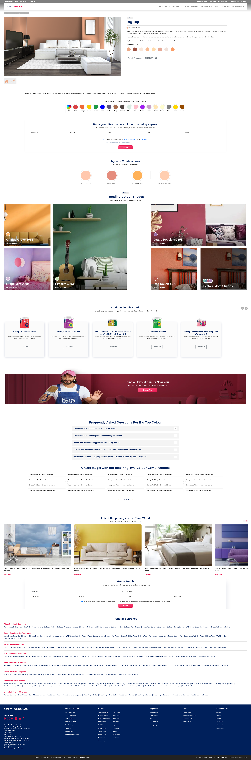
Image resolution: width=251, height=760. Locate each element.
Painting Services (10, 695)
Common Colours (103, 715)
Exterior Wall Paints (36, 674)
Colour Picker (187, 721)
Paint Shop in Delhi (90, 695)
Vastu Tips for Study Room (61, 665)
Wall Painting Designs (82, 686)
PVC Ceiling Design (89, 656)
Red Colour (101, 725)
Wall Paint (7, 674)
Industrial (23, 1)
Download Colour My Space (238, 1)
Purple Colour (116, 725)
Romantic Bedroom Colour (220, 627)
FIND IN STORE (151, 58)
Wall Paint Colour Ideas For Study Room (87, 665)
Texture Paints (133, 674)
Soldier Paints (206, 6)
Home (7, 13)
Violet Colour (101, 741)
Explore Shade (11, 243)
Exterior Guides (154, 715)
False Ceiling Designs (34, 656)
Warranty (226, 6)
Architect (33, 1)
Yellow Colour (102, 731)
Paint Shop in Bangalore (162, 695)
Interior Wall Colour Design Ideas (75, 683)
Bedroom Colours (86, 627)
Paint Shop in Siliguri (143, 695)
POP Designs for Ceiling (52, 656)
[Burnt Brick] (135, 49)
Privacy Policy (45, 757)
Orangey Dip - (137, 183)
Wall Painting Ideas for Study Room (187, 665)
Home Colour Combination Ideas (162, 683)
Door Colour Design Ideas (191, 686)
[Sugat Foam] (141, 49)
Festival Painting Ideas (49, 686)
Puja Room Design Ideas (13, 686)
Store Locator (238, 6)
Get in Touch (212, 1)
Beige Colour (116, 715)
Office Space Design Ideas (224, 683)
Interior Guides (154, 712)
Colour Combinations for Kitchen (15, 647)
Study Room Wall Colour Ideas (139, 665)
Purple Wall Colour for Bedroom (153, 627)
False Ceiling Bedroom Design (109, 656)
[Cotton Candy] (154, 49)
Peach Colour (116, 731)
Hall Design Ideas (136, 686)
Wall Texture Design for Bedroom (197, 627)
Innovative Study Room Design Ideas (37, 665)
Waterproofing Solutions (95, 674)
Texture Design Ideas (31, 686)
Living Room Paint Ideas (148, 636)
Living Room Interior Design (116, 683)
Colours (194, 6)
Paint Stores (22, 695)
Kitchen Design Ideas (97, 683)
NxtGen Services (175, 6)
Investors (218, 718)
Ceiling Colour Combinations (14, 656)
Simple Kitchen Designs (65, 647)
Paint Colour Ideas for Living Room (192, 636)
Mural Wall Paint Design (119, 686)
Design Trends (154, 721)
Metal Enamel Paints (65, 674)
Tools (217, 6)
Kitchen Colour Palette (218, 647)
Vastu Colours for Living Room (99, 636)
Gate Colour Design (152, 686)
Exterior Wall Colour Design (170, 686)
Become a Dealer (202, 1)
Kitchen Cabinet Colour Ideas (126, 647)
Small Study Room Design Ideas (114, 665)
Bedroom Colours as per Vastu (67, 627)
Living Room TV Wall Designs (216, 636)
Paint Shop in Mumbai (37, 695)
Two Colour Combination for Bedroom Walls (39, 627)
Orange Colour (102, 728)
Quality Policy (67, 757)
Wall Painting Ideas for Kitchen (197, 647)
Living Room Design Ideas (168, 636)
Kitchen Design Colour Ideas (174, 647)
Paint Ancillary (79, 674)
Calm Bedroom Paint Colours (130, 627)
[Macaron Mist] (85, 175)
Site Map (75, 757)
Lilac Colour (116, 728)
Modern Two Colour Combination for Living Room (46, 636)
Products (163, 6)
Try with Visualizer (135, 58)
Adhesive (122, 674)
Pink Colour (116, 721)
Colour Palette (102, 721)
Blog (187, 6)
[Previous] (243, 521)
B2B (16, 1)
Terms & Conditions (56, 757)
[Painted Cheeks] (164, 175)
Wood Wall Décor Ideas (100, 686)
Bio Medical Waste (85, 757)
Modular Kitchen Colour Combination (42, 647)
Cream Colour (116, 734)
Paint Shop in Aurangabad (72, 695)
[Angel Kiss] (166, 49)
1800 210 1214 (24, 740)
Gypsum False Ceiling (207, 656)
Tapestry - (111, 183)
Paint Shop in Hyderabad (200, 695)
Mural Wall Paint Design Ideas (202, 683)
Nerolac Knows (187, 712)
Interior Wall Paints (20, 674)
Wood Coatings (50, 674)
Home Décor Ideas (182, 683)
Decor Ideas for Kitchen (84, 647)
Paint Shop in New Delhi (108, 695)
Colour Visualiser (187, 718)
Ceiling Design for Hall (71, 656)
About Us (218, 712)
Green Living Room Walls (12, 638)
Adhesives (68, 728)
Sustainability (220, 728)
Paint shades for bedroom (13, 627)
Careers (218, 715)
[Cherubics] (160, 49)
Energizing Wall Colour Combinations (215, 665)
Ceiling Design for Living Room (186, 656)
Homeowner (9, 1)
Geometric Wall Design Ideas (138, 683)
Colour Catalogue (16, 13)
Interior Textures (111, 674)
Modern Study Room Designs (162, 665)
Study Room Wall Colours (13, 665)
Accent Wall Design (11, 683)
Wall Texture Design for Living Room (124, 636)
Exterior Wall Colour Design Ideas (50, 683)
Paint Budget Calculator (189, 715)
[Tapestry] (112, 175)
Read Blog (7, 574)
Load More (25, 347)
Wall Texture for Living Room (76, 636)
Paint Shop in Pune (54, 695)
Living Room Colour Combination (15, 636)
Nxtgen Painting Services (72, 734)
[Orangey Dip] (137, 175)
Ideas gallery (153, 725)
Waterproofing (69, 731)
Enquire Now (147, 390)
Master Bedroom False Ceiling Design (159, 656)
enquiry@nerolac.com (16, 748)
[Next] (246, 521)
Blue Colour (101, 738)
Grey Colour (116, 738)
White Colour (116, 718)
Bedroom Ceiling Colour (175, 627)
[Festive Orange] (173, 49)
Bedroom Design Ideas (28, 683)
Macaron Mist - (85, 183)
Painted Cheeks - (164, 183)
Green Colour (102, 734)
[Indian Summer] (147, 49)
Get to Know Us (222, 1)
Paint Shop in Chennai (181, 695)
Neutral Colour (116, 712)
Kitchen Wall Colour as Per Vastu (150, 647)
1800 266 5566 (24, 738)
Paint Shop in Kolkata (126, 695)
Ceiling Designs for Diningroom (133, 656)
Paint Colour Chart (65, 686)
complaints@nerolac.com (17, 744)
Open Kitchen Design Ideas (104, 647)
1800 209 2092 (16, 736)
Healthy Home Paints (104, 718)
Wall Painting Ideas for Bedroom (106, 627)
